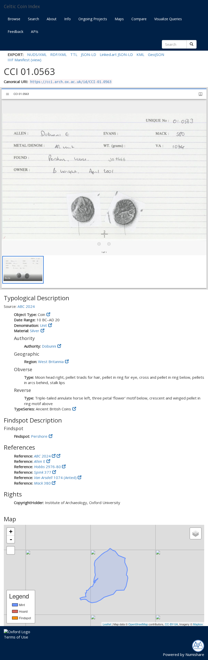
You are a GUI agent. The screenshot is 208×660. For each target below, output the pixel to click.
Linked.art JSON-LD (116, 54)
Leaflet (107, 624)
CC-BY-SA (171, 624)
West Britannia (51, 361)
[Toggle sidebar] (7, 94)
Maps (119, 18)
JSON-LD (88, 54)
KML (140, 54)
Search (33, 18)
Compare (139, 18)
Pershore (39, 436)
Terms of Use (16, 636)
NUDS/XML (37, 54)
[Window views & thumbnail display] (200, 94)
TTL (73, 54)
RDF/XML (58, 54)
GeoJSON (156, 54)
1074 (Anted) (56, 477)
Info (67, 18)
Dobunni (49, 346)
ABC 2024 (26, 306)
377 (43, 472)
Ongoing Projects (92, 18)
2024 (43, 455)
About (52, 18)
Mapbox (198, 624)
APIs (34, 31)
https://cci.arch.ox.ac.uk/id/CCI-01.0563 (70, 82)
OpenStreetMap (138, 624)
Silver (34, 330)
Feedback (15, 31)
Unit (43, 325)
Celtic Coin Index (22, 6)
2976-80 (48, 466)
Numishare (194, 654)
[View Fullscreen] (10, 550)
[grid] (104, 271)
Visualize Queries (168, 18)
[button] (23, 269)
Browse (14, 18)
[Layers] (195, 533)
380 (43, 483)
